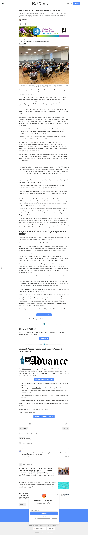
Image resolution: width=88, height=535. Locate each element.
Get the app (51, 528)
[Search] (68, 3)
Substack (37, 532)
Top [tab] (20, 464)
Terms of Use (50, 516)
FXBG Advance (26, 369)
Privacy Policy (54, 518)
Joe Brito (24, 451)
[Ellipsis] (68, 451)
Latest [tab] (24, 464)
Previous (24, 428)
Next (64, 428)
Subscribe (76, 3)
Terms (49, 525)
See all (21, 504)
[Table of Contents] (1, 267)
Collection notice (55, 525)
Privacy (45, 525)
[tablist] (25, 438)
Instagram (36, 319)
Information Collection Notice (44, 518)
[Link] (17, 232)
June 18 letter (36, 188)
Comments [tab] (22, 438)
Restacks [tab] (28, 438)
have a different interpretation (52, 119)
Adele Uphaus (25, 19)
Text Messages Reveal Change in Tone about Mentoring (37, 483)
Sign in (84, 3)
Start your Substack (40, 528)
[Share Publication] (71, 3)
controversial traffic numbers (38, 391)
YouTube (43, 319)
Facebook (29, 319)
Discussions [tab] (29, 464)
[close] (57, 494)
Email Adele (22, 44)
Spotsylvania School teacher (41, 383)
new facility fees (36, 388)
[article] (44, 473)
